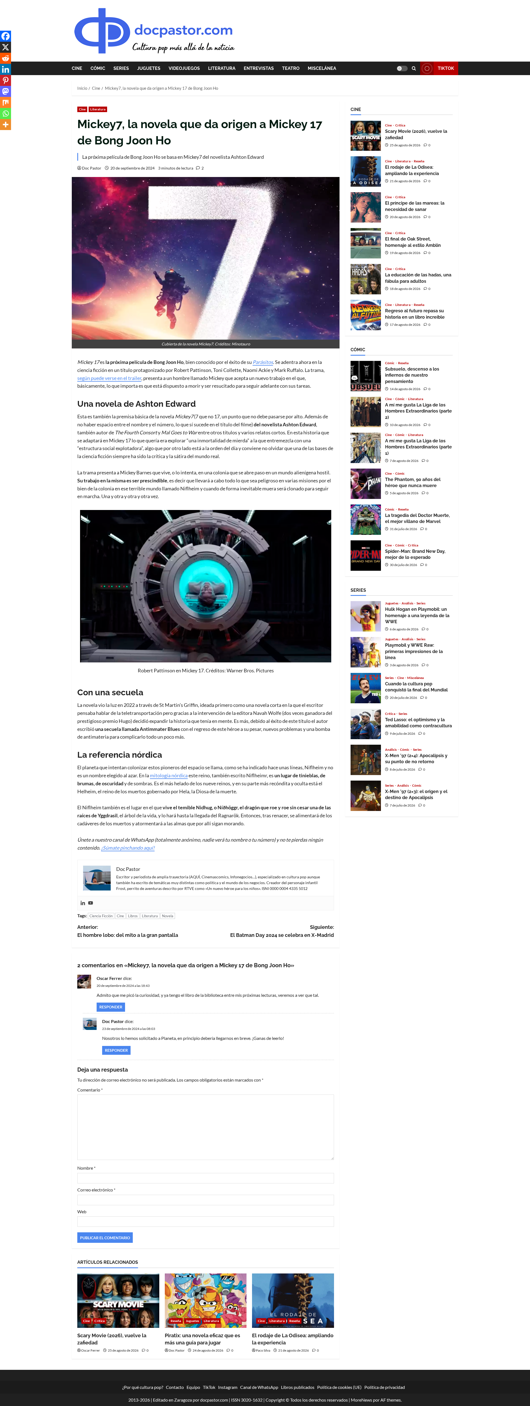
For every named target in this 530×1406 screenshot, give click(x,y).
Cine (77, 68)
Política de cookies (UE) (339, 1387)
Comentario (90, 1089)
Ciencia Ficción (101, 916)
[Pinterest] (5, 80)
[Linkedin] (82, 903)
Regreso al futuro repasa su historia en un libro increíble (366, 315)
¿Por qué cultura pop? (142, 1387)
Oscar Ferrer (109, 978)
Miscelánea (322, 68)
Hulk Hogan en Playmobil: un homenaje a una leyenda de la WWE (366, 616)
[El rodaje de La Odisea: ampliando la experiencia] (293, 1300)
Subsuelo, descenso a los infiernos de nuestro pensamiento (366, 376)
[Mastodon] (5, 91)
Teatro (291, 68)
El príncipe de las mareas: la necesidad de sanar (366, 207)
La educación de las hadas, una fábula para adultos (366, 279)
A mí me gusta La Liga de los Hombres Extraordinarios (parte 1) (366, 448)
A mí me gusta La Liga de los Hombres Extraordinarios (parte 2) (366, 412)
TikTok (446, 68)
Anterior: (127, 931)
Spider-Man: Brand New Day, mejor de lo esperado (366, 555)
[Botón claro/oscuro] (402, 68)
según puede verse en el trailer (109, 378)
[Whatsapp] (5, 113)
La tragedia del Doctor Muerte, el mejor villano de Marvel (366, 519)
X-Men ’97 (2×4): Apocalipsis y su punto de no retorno (366, 760)
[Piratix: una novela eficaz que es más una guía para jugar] (206, 1300)
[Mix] (5, 102)
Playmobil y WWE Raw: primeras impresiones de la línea (366, 652)
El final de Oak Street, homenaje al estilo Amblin (366, 243)
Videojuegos (184, 68)
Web (81, 1211)
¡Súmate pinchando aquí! (128, 848)
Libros (133, 916)
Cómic (98, 68)
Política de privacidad (384, 1387)
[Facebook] (5, 36)
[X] (5, 47)
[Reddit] (5, 58)
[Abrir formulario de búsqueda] (414, 68)
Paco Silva (263, 1350)
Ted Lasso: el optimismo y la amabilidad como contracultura (366, 724)
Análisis (408, 603)
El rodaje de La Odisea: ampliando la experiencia (366, 171)
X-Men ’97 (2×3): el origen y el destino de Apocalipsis (366, 796)
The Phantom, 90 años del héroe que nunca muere (366, 484)
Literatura (221, 68)
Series (121, 68)
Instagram (227, 1387)
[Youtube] (90, 903)
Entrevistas (259, 68)
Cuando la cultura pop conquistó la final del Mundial (366, 688)
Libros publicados (297, 1387)
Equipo (193, 1387)
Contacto (175, 1387)
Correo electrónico (96, 1189)
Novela (167, 916)
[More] (5, 124)
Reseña (176, 1321)
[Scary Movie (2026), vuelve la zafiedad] (118, 1300)
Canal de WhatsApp (259, 1387)
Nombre (86, 1167)
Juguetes (148, 68)
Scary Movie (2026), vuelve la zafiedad (366, 135)
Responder (110, 1007)
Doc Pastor (91, 168)
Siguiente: (282, 931)
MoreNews (361, 1399)
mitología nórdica (169, 775)
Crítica (99, 1321)
